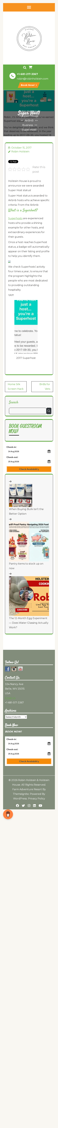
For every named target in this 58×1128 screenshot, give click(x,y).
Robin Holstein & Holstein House (29, 113)
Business (27, 125)
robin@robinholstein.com (32, 78)
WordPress (20, 798)
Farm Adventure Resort (27, 789)
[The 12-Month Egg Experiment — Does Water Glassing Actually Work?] (29, 596)
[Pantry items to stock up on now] (29, 541)
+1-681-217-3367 (27, 74)
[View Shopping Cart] (31, 67)
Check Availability (29, 469)
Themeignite (21, 794)
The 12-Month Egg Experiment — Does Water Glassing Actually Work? (28, 623)
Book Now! (28, 85)
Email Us (10, 697)
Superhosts (15, 218)
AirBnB (29, 120)
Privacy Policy (36, 798)
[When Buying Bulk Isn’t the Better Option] (20, 495)
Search (13, 402)
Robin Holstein (20, 151)
